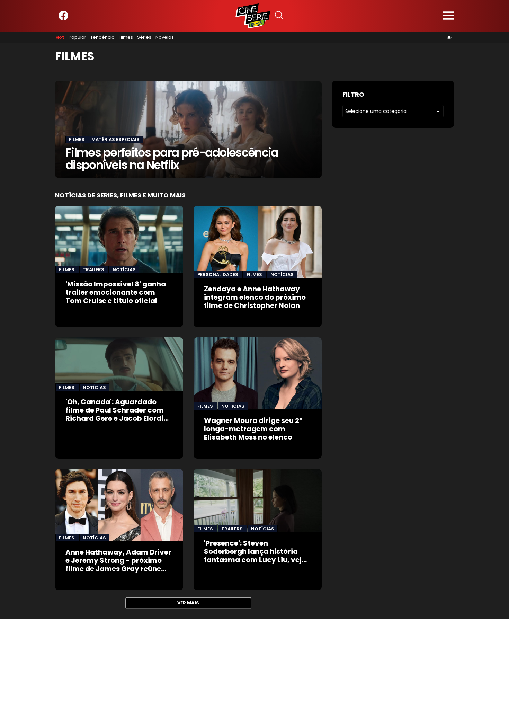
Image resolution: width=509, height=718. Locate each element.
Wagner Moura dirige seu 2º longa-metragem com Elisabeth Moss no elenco (253, 429)
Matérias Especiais (115, 139)
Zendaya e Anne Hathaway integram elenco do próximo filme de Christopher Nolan (255, 297)
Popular (77, 37)
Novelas (164, 37)
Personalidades (218, 274)
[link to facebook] (63, 19)
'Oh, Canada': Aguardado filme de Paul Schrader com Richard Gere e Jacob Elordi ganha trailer (114, 414)
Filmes (126, 37)
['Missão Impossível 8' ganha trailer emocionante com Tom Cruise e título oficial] (119, 239)
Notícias (124, 269)
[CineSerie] (252, 15)
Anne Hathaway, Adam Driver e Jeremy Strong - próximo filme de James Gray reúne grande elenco (118, 564)
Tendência (102, 37)
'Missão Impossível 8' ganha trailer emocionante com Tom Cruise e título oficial (115, 292)
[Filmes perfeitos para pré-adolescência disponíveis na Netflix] (188, 129)
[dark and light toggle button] (449, 37)
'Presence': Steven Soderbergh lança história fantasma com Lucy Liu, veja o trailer (255, 555)
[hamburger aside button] (448, 16)
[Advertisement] (208, 667)
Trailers (94, 269)
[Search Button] (279, 16)
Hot (59, 37)
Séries (144, 37)
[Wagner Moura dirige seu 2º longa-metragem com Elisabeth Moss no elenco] (258, 373)
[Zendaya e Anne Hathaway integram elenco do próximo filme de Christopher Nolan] (258, 242)
